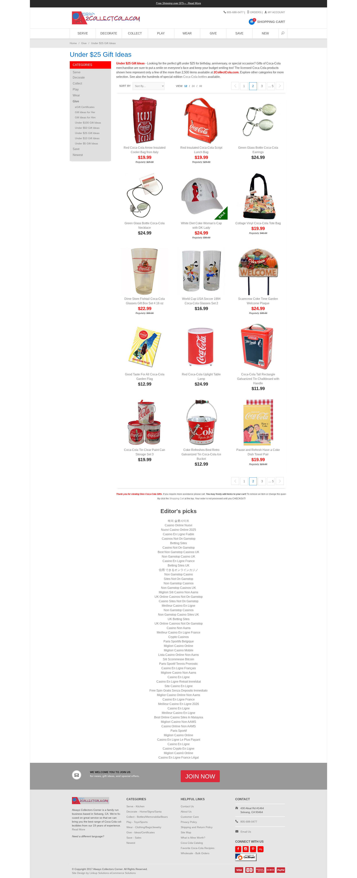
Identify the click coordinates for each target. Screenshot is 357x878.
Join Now (200, 776)
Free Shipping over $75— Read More (178, 3)
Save (239, 33)
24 (193, 85)
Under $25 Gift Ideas (87, 133)
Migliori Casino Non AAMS (178, 721)
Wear (187, 33)
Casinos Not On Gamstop (178, 538)
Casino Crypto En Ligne (178, 748)
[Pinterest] (253, 849)
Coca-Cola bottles (195, 76)
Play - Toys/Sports (137, 821)
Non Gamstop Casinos (179, 583)
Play (161, 33)
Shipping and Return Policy (197, 827)
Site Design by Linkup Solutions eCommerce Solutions (104, 872)
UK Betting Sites (178, 619)
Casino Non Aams (179, 628)
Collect (135, 33)
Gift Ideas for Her (85, 112)
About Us (186, 811)
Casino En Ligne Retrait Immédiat (178, 681)
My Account (276, 12)
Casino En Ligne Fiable (178, 534)
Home (73, 43)
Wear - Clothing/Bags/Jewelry (143, 827)
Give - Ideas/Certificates (140, 832)
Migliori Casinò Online (178, 753)
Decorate (108, 33)
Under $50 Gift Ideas (87, 127)
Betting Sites (178, 543)
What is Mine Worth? (193, 837)
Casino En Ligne (179, 677)
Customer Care (190, 816)
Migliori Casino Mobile (178, 650)
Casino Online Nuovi (178, 525)
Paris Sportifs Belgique (178, 641)
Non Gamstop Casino (178, 574)
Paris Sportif (179, 730)
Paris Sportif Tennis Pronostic (178, 663)
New (265, 33)
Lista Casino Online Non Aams (178, 654)
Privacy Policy (189, 821)
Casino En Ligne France (179, 561)
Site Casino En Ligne (179, 686)
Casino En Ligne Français (178, 668)
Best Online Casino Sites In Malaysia (178, 717)
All (200, 85)
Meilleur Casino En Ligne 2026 (178, 703)
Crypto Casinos (178, 636)
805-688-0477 (235, 12)
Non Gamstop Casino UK (178, 556)
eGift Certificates (84, 107)
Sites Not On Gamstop (178, 578)
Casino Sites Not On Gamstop (178, 601)
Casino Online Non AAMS (178, 726)
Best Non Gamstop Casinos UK (178, 552)
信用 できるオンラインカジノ (178, 570)
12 (185, 85)
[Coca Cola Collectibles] (106, 17)
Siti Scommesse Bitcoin (178, 659)
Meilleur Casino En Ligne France (178, 632)
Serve (83, 33)
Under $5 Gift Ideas (86, 143)
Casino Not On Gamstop (179, 547)
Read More (78, 829)
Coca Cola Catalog (192, 842)
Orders (255, 12)
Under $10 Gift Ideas (87, 138)
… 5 (271, 86)
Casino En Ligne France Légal (178, 757)
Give (213, 33)
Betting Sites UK (178, 565)
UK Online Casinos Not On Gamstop (179, 596)
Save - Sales (133, 837)
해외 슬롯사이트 (178, 520)
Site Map (186, 832)
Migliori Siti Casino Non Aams (178, 592)
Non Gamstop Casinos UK (178, 587)
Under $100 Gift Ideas (88, 122)
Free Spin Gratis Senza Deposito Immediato (178, 690)
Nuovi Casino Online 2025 (178, 529)
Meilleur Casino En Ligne (178, 605)
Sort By (125, 85)
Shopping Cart (176, 498)
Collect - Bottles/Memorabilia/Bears (147, 816)
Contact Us (187, 806)
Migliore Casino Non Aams (178, 672)
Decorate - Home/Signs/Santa (144, 811)
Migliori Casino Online (178, 645)
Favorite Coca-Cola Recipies (197, 848)
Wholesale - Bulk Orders (195, 853)
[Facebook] (238, 849)
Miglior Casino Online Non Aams (178, 695)
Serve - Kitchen (135, 806)
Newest (78, 155)
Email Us (246, 831)
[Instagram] (246, 849)
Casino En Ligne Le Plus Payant (178, 739)
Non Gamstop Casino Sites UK (178, 614)
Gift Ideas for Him (85, 117)
